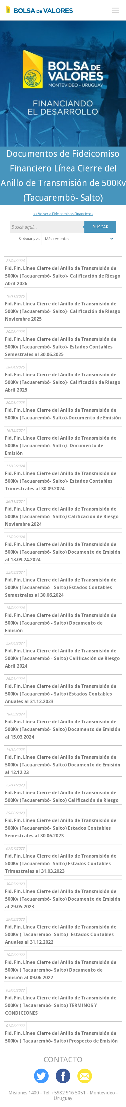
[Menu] (115, 10)
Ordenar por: (29, 239)
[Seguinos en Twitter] (41, 1076)
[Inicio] (36, 8)
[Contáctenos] (84, 1076)
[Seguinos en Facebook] (63, 1076)
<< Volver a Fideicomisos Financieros (63, 214)
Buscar (100, 226)
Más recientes (57, 239)
